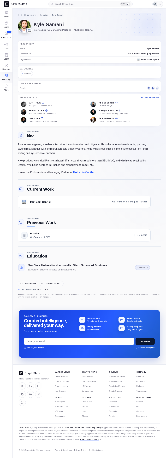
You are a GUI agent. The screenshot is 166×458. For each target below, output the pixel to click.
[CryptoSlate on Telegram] (22, 394)
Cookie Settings (95, 450)
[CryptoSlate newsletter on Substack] (38, 385)
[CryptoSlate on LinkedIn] (30, 394)
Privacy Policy (94, 428)
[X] (148, 88)
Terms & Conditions (63, 450)
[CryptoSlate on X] (22, 385)
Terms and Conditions (73, 428)
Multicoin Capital (83, 172)
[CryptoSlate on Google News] (30, 385)
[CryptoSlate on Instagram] (38, 394)
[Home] (18, 15)
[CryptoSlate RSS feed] (22, 402)
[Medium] (157, 88)
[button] (6, 88)
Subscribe (145, 341)
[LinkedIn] (153, 88)
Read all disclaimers (89, 439)
